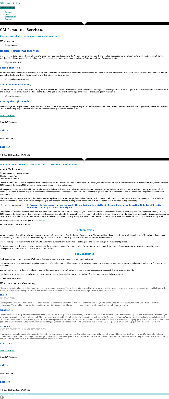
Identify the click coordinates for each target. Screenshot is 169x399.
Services (8, 12)
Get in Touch (7, 115)
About (7, 14)
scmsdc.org (41, 220)
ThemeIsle (24, 394)
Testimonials (10, 17)
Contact (8, 19)
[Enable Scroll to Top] (2, 397)
